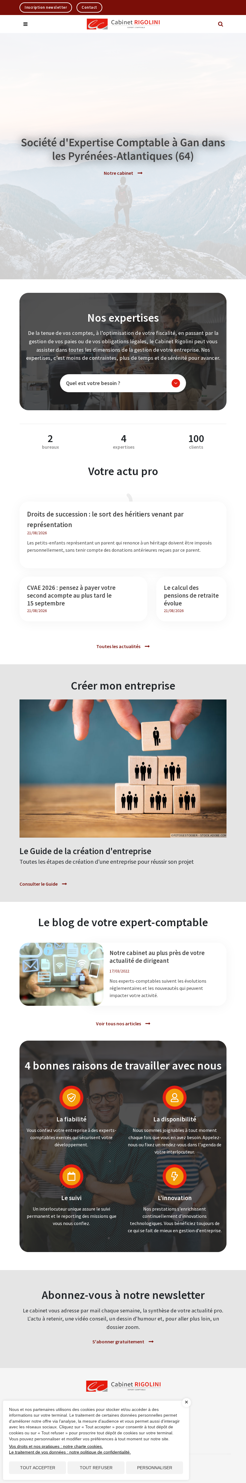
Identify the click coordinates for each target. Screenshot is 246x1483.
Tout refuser (96, 1467)
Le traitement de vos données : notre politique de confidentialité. (70, 1452)
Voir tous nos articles (118, 1024)
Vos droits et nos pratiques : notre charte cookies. (56, 1446)
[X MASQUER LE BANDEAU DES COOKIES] (186, 1402)
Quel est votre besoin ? (93, 383)
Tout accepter (37, 1467)
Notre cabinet (118, 173)
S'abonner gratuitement (118, 1342)
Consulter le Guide (39, 884)
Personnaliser (154, 1467)
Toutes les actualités (118, 646)
